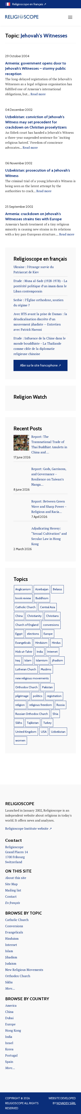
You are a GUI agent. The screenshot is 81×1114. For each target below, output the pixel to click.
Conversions (14, 926)
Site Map (11, 884)
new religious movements (32, 678)
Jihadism (11, 957)
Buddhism (42, 598)
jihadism (57, 660)
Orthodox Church (26, 687)
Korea (9, 1049)
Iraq (17, 660)
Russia (60, 705)
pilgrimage (21, 696)
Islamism (42, 660)
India (40, 652)
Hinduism (41, 643)
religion (20, 705)
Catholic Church (25, 607)
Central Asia (47, 607)
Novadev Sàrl (66, 1103)
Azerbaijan (41, 589)
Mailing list (13, 890)
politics (37, 696)
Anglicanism (23, 589)
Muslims (46, 669)
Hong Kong (13, 1030)
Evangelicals (23, 643)
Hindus (56, 643)
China (19, 616)
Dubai (9, 1018)
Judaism (10, 963)
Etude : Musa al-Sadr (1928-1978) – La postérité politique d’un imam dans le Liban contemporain (40, 286)
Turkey (47, 723)
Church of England (26, 625)
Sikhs (18, 723)
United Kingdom (25, 732)
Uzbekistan (58, 732)
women (20, 740)
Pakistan (47, 687)
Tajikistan (33, 723)
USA (44, 732)
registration (54, 696)
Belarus (57, 589)
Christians (52, 616)
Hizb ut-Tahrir (23, 652)
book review (23, 598)
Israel (9, 1043)
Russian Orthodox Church (31, 714)
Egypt (18, 634)
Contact (11, 896)
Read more (38, 94)
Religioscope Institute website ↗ (28, 828)
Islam (28, 660)
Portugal (11, 1055)
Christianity (34, 616)
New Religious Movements (24, 970)
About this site (15, 878)
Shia (55, 714)
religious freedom (40, 705)
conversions (51, 625)
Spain (9, 1062)
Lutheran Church (25, 669)
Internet (52, 652)
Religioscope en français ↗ (29, 4)
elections (33, 634)
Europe (48, 634)
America (11, 1005)
